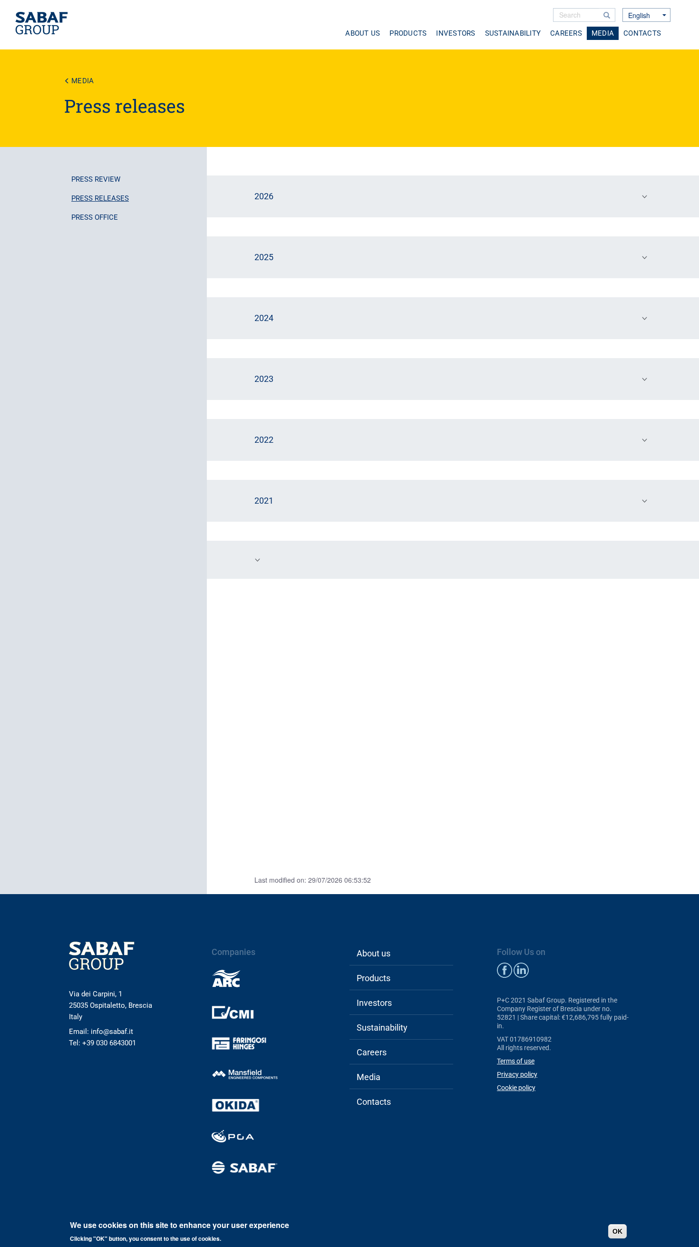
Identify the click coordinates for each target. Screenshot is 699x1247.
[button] (453, 196)
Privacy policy (517, 1074)
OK (617, 1231)
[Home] (45, 24)
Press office (94, 217)
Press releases (100, 198)
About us (362, 33)
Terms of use (515, 1061)
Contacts (642, 33)
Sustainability (513, 33)
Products (408, 33)
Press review (95, 179)
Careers (566, 33)
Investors (455, 33)
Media (603, 33)
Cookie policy (516, 1087)
